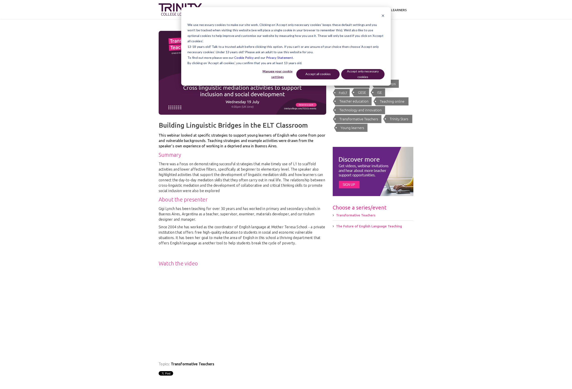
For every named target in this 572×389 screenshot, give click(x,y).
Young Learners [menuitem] (393, 10)
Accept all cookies (318, 74)
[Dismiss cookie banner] (383, 16)
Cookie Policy (244, 57)
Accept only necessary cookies (363, 74)
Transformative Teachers (192, 364)
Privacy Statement (279, 57)
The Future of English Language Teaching (369, 226)
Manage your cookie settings (277, 74)
